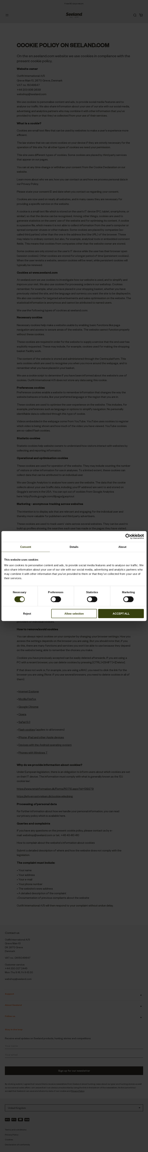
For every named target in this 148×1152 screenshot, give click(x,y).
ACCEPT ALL (121, 613)
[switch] (56, 599)
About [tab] (122, 546)
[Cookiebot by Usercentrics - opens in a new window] (128, 536)
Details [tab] (74, 546)
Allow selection (74, 613)
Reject (27, 613)
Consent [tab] (25, 546)
